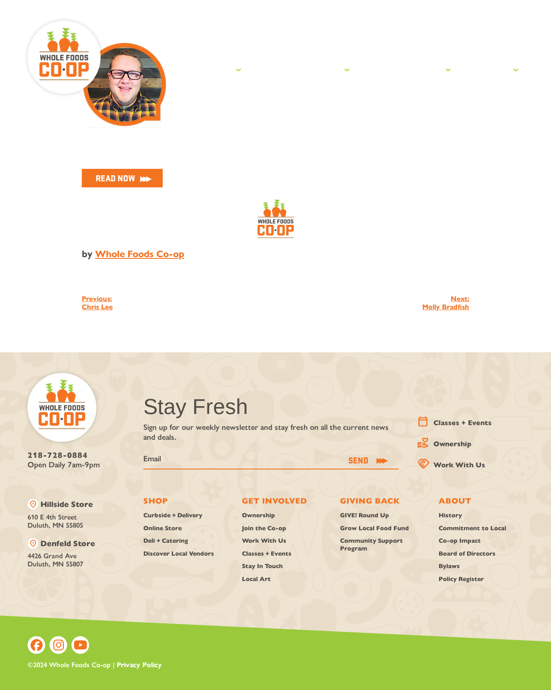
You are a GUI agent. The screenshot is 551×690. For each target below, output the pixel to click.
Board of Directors (467, 553)
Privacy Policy (139, 665)
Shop (218, 68)
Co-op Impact (460, 540)
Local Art (256, 579)
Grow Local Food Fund (374, 528)
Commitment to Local (472, 528)
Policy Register (461, 579)
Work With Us (452, 462)
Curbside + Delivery (172, 515)
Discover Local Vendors (178, 553)
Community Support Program (371, 544)
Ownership (445, 441)
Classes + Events (455, 420)
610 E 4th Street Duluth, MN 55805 (60, 514)
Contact (482, 41)
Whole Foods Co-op (139, 254)
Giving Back (406, 68)
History (450, 515)
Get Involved (301, 68)
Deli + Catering (165, 540)
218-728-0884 (58, 455)
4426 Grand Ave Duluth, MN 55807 (61, 553)
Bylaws (449, 566)
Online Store (162, 528)
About (491, 68)
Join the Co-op (264, 528)
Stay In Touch (262, 566)
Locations (327, 41)
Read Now (115, 177)
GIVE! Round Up (364, 515)
